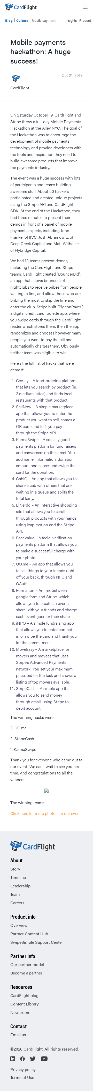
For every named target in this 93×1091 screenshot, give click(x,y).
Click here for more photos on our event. (46, 813)
